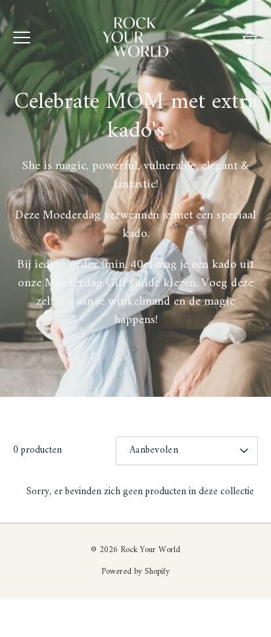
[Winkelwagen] (249, 37)
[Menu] (21, 37)
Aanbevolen (154, 450)
